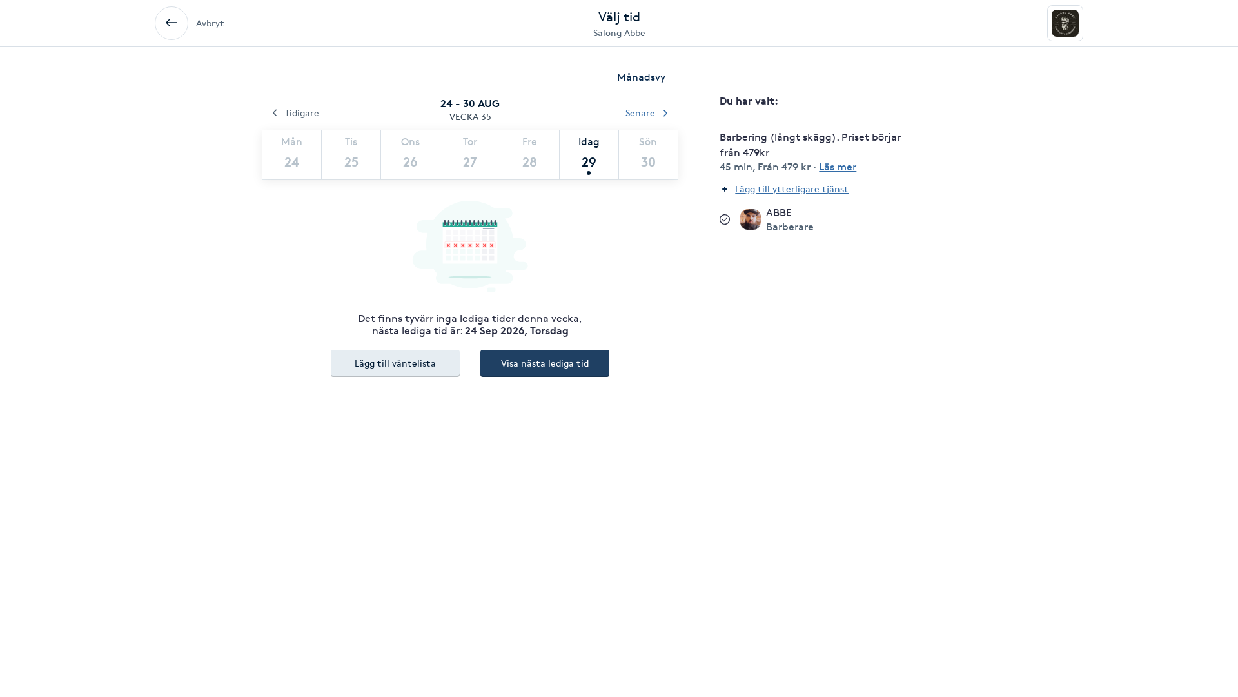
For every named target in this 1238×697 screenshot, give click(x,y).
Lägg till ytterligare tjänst (792, 188)
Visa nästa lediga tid (545, 363)
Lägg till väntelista (395, 363)
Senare (640, 112)
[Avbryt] (171, 23)
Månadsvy (641, 77)
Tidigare (302, 112)
